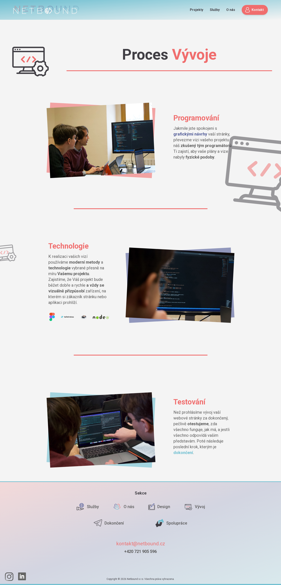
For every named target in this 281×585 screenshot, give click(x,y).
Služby (215, 10)
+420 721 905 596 (140, 551)
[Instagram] (9, 576)
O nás (230, 10)
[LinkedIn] (22, 576)
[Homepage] (46, 9)
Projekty (196, 10)
